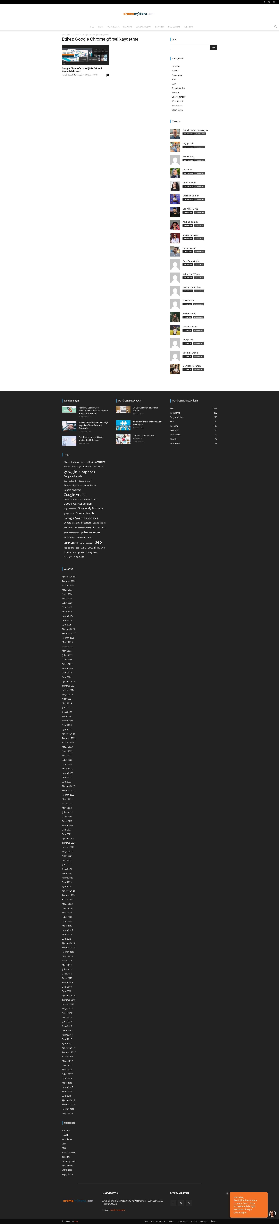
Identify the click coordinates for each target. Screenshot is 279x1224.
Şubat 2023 (67, 760)
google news (69, 514)
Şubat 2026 (67, 602)
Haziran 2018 (68, 1004)
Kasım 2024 (67, 668)
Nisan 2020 (67, 908)
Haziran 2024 (68, 690)
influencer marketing (83, 528)
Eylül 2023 (66, 729)
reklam (90, 537)
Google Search (85, 513)
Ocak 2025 (67, 659)
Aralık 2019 (67, 925)
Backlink (75, 462)
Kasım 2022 (67, 773)
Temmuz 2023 (69, 738)
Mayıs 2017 (67, 1061)
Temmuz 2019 (69, 947)
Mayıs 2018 (67, 1008)
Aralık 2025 (67, 611)
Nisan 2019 (67, 960)
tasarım (67, 552)
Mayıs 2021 (67, 851)
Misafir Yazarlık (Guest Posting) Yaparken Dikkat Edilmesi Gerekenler (93, 425)
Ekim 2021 (67, 829)
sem (82, 543)
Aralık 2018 (67, 978)
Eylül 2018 (66, 991)
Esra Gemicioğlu (191, 261)
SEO (92, 26)
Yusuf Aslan (189, 300)
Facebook (99, 466)
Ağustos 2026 (68, 576)
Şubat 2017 (67, 1074)
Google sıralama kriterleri (77, 522)
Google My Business (90, 508)
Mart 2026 (67, 598)
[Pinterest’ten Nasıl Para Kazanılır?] (123, 439)
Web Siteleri (177, 101)
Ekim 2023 (67, 725)
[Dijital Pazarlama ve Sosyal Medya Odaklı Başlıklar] (69, 441)
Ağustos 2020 (68, 890)
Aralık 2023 (67, 716)
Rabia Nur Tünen (191, 274)
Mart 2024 (67, 703)
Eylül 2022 (66, 781)
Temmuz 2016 (69, 1104)
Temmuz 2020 (69, 895)
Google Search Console (81, 518)
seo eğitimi (69, 547)
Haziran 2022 (68, 794)
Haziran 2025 (68, 637)
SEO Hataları (81, 548)
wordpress (78, 552)
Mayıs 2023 (67, 746)
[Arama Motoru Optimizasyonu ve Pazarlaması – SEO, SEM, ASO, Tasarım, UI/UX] (139, 14)
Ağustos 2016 (68, 1100)
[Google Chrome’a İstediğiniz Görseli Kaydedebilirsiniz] (85, 55)
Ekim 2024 (67, 672)
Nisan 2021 (67, 855)
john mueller (90, 532)
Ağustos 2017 (68, 1047)
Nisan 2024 (67, 698)
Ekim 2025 (67, 620)
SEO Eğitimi (174, 26)
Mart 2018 (67, 1017)
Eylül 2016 (66, 1095)
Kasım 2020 (67, 877)
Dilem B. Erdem (190, 352)
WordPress (177, 105)
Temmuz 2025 (69, 633)
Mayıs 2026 (67, 589)
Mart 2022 (67, 807)
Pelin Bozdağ (189, 313)
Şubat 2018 (67, 1021)
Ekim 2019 (67, 934)
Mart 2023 (67, 755)
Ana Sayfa (66, 34)
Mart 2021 (67, 860)
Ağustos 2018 (68, 995)
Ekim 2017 (67, 1039)
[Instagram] (269, 2)
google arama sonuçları (73, 499)
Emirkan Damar (191, 195)
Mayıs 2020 (67, 903)
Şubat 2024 (67, 707)
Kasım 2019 (67, 930)
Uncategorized (178, 96)
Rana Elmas (189, 156)
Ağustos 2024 (68, 681)
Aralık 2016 (67, 1082)
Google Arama (75, 494)
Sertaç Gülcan (190, 326)
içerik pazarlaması (71, 532)
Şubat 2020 (67, 917)
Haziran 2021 (68, 847)
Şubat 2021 (67, 864)
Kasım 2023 (67, 720)
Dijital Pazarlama (96, 461)
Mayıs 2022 (67, 799)
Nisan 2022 (67, 803)
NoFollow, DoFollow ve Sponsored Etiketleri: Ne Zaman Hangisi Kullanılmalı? (93, 411)
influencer (68, 527)
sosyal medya (96, 547)
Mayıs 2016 (67, 1113)
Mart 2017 (67, 1069)
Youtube (79, 556)
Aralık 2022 (67, 768)
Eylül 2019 (66, 938)
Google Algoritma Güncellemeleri (77, 481)
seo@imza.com (117, 1210)
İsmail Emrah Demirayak (72, 75)
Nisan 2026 (67, 594)
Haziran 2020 (68, 899)
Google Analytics (72, 490)
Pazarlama (113, 26)
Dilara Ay (187, 169)
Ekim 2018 (67, 986)
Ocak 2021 (67, 869)
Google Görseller (91, 499)
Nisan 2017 (67, 1065)
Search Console (71, 542)
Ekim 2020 (67, 882)
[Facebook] (264, 2)
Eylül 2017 (66, 1043)
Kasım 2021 (67, 825)
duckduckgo (76, 467)
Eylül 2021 (66, 834)
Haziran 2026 (68, 585)
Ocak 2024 (67, 712)
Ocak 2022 (67, 816)
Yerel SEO (68, 557)
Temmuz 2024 (69, 685)
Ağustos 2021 (68, 838)
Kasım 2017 (67, 1034)
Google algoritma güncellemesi (80, 485)
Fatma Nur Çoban (192, 287)
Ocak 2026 (67, 607)
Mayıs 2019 (67, 956)
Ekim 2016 (67, 1091)
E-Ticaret (176, 66)
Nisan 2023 (67, 751)
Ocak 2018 (67, 1026)
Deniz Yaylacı (189, 182)
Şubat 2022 (67, 812)
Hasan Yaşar (189, 248)
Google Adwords (73, 476)
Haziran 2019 (68, 951)
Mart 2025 (67, 650)
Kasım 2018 (67, 982)
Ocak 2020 (67, 921)
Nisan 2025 (67, 646)
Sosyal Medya (143, 26)
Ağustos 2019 (68, 943)
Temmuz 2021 (69, 842)
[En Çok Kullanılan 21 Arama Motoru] (123, 409)
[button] (275, 27)
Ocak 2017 (67, 1078)
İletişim (188, 26)
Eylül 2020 (66, 886)
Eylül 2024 (66, 677)
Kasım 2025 (67, 616)
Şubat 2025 (67, 655)
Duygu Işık (188, 143)
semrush (89, 543)
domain (67, 467)
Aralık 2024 (67, 664)
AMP (66, 461)
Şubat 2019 (67, 969)
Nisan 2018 (67, 1013)
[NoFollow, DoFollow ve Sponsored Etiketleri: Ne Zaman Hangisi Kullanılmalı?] (69, 409)
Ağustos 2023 (68, 733)
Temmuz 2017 (69, 1052)
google (70, 471)
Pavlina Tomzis (190, 221)
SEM (100, 26)
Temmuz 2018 (69, 999)
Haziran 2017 (68, 1056)
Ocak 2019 (67, 973)
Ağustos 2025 (68, 629)
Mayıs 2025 (67, 642)
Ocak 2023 (67, 764)
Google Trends (99, 523)
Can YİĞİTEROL (190, 208)
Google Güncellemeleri (78, 503)
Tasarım (127, 26)
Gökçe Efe (188, 339)
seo (98, 542)
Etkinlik (159, 26)
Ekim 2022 (67, 777)
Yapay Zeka (177, 109)
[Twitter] (274, 2)
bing (83, 462)
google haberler (70, 509)
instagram (99, 527)
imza (76, 1221)
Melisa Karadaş (190, 235)
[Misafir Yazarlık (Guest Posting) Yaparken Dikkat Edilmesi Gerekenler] (69, 426)
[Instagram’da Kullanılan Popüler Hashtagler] (123, 425)
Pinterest (81, 537)
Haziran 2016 (68, 1109)
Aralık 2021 (67, 821)
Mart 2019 (67, 965)
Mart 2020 (67, 912)
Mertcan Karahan (192, 365)
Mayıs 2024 (67, 694)
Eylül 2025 (66, 624)
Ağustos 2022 (68, 786)
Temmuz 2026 (69, 581)
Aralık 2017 (67, 1030)
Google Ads (87, 471)
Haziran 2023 (68, 742)
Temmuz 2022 (69, 790)
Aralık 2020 (67, 873)
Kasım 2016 (67, 1087)
